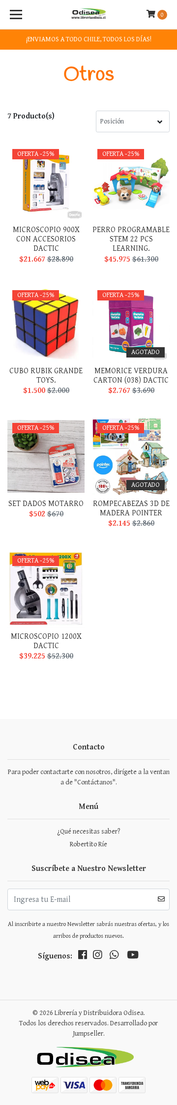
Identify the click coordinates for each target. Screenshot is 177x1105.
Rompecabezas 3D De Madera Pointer (131, 508)
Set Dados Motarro (46, 503)
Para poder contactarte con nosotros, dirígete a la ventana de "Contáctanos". (89, 777)
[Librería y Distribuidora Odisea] (88, 15)
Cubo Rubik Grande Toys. (46, 375)
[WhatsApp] (114, 957)
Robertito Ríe (88, 844)
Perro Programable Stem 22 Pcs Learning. (131, 239)
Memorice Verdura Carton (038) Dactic (131, 375)
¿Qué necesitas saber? (88, 832)
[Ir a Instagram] (97, 957)
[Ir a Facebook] (82, 957)
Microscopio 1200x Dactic (46, 641)
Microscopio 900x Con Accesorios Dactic (46, 239)
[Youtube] (132, 957)
